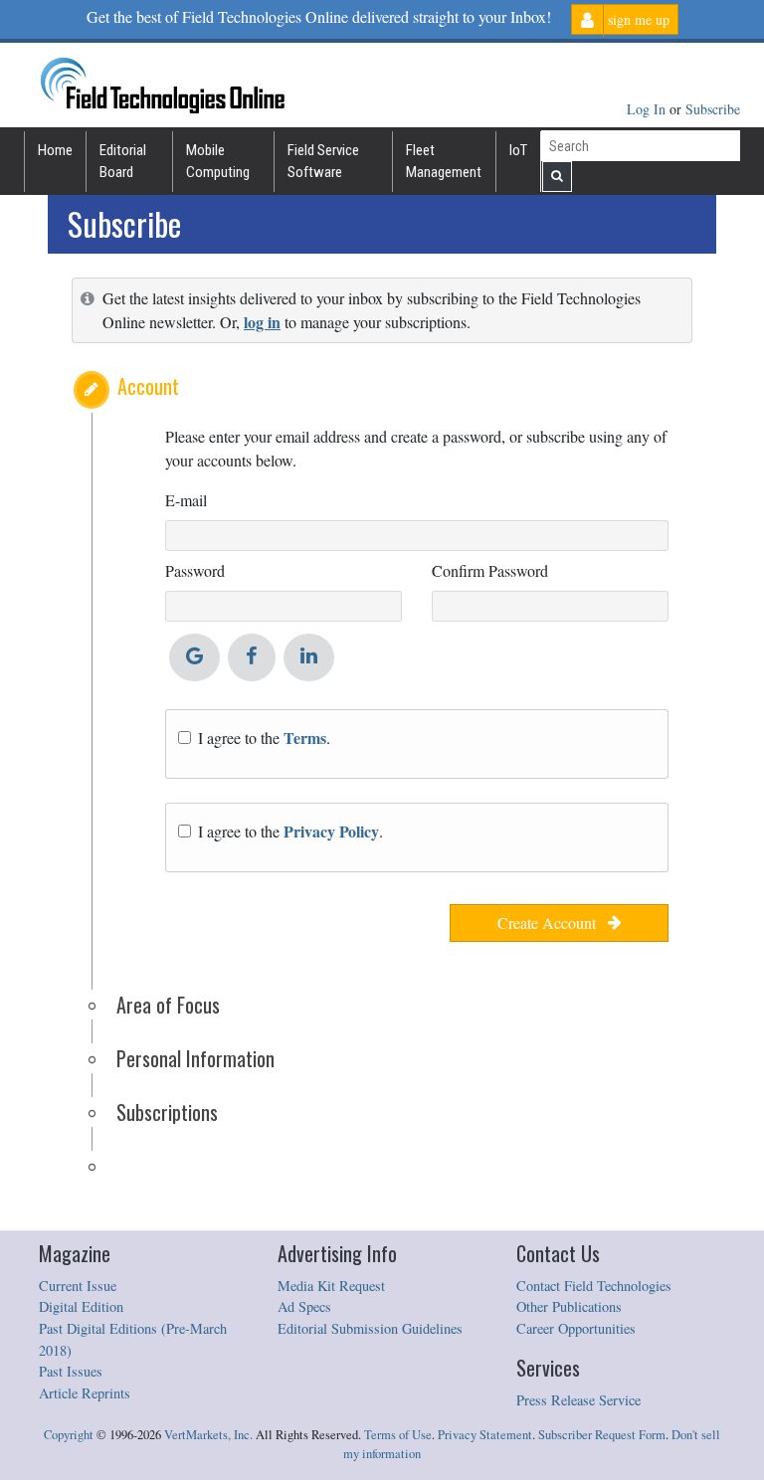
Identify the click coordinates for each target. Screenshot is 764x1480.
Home (55, 150)
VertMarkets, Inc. (208, 1434)
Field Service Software (323, 161)
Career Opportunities (576, 1328)
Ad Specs (304, 1306)
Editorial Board (122, 161)
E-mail (186, 499)
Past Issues (70, 1371)
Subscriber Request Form (602, 1434)
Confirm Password (490, 570)
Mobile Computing (218, 161)
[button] (91, 390)
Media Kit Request (331, 1285)
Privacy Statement (485, 1434)
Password (195, 570)
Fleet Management (443, 161)
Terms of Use (398, 1434)
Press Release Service (578, 1399)
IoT (518, 150)
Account (148, 386)
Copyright (69, 1434)
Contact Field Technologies (593, 1285)
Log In (648, 108)
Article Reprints (84, 1393)
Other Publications (569, 1306)
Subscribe (712, 108)
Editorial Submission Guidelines (370, 1328)
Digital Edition (81, 1306)
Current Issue (77, 1285)
